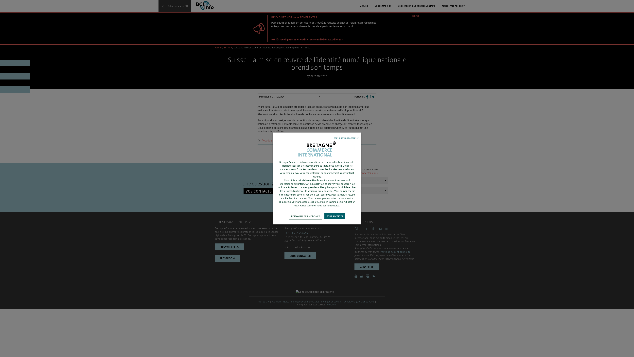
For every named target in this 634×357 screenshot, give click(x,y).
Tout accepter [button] (335, 216)
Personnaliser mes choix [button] (305, 216)
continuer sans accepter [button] (346, 138)
